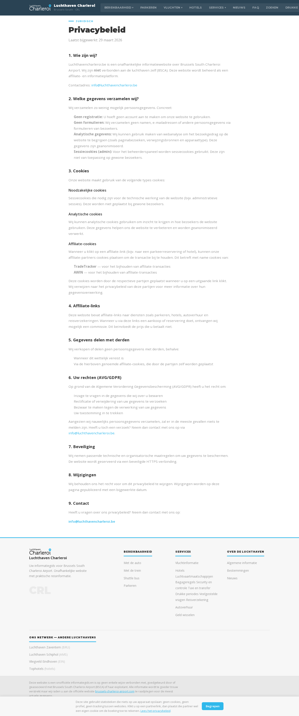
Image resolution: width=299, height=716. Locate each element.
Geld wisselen (185, 615)
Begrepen (213, 706)
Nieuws (239, 7)
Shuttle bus (131, 578)
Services (217, 7)
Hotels (195, 7)
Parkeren (148, 7)
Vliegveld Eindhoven (47, 661)
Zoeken (272, 7)
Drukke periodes (187, 594)
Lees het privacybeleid (156, 711)
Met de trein (132, 570)
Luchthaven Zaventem (49, 647)
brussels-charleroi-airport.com (114, 691)
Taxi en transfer (199, 588)
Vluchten (173, 7)
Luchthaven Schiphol (48, 654)
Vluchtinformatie (187, 563)
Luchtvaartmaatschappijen (194, 576)
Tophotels (42, 669)
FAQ (255, 7)
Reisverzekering (197, 600)
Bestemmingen (238, 570)
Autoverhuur (184, 607)
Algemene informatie (242, 563)
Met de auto (132, 563)
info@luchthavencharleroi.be (114, 85)
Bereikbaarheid (118, 7)
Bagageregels (185, 582)
